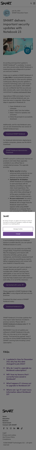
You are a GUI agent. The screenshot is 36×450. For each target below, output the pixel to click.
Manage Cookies (18, 229)
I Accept (18, 234)
